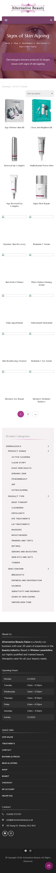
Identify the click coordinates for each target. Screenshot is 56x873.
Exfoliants (18, 513)
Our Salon (7, 737)
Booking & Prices (11, 756)
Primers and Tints (22, 540)
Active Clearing (21, 457)
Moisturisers (19, 535)
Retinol (16, 546)
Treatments (8, 743)
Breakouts (18, 575)
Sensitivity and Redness (26, 591)
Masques (17, 530)
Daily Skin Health (22, 468)
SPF (13, 484)
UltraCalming (20, 490)
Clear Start (19, 462)
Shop (4, 769)
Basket (5, 776)
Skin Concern (15, 569)
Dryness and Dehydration (27, 580)
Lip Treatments (21, 524)
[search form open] (51, 20)
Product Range (17, 451)
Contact (6, 750)
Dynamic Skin (19, 473)
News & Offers (9, 763)
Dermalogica (13, 446)
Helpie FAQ (7, 796)
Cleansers (17, 508)
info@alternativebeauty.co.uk (20, 820)
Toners (16, 562)
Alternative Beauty (31, 857)
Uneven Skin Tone (21, 602)
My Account (8, 789)
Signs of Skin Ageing (23, 597)
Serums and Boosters (24, 551)
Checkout (7, 782)
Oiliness (16, 586)
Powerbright (19, 479)
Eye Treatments (21, 518)
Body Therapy (19, 502)
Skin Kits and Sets (22, 557)
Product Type (16, 496)
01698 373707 (14, 814)
